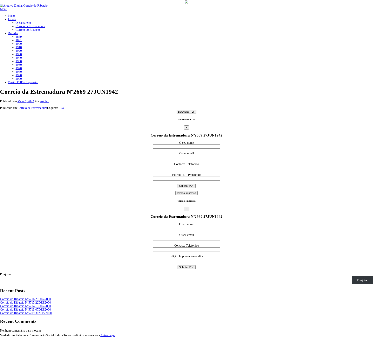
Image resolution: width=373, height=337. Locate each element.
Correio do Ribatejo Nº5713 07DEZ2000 (25, 309)
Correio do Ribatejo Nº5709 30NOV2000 (26, 313)
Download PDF (186, 111)
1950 (19, 61)
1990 (19, 75)
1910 (19, 47)
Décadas (13, 33)
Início (11, 15)
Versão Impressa (186, 193)
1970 (19, 68)
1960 (19, 64)
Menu (3, 9)
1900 (19, 43)
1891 (19, 40)
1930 (19, 54)
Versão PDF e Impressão (23, 82)
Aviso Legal (107, 335)
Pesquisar (6, 274)
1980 (19, 71)
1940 (19, 57)
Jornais (12, 19)
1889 (19, 36)
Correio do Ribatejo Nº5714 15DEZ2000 (25, 306)
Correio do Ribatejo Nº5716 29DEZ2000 (25, 299)
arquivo (44, 101)
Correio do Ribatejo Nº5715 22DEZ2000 (25, 302)
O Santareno (23, 22)
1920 (19, 50)
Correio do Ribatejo (28, 29)
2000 (19, 78)
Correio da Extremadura (30, 26)
